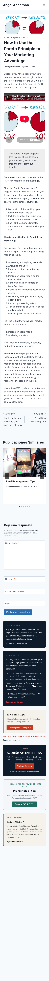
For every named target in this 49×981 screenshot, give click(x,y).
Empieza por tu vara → (16, 702)
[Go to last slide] (7, 476)
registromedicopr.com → (16, 841)
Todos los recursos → (12, 740)
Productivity (21, 38)
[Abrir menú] (43, 5)
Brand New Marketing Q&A (38, 418)
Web (7, 603)
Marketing (9, 38)
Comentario (12, 543)
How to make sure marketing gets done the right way (12, 419)
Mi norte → (10, 643)
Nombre (10, 579)
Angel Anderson (13, 67)
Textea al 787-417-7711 (24, 804)
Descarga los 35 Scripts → (20, 728)
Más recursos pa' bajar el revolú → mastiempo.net (24, 736)
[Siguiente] (42, 476)
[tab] (19, 506)
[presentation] (24, 462)
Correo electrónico (15, 591)
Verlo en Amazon (24, 766)
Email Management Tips (20, 481)
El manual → (22, 643)
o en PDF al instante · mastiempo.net (24, 772)
